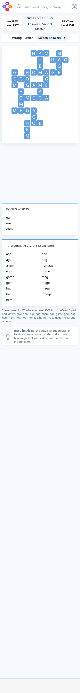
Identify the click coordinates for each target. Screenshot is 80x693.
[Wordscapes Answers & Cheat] (7, 6)
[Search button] (18, 6)
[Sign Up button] (74, 6)
